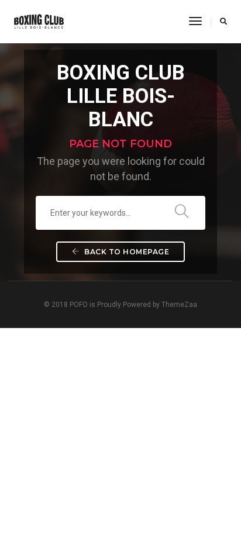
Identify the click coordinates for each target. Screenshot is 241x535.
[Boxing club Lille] (39, 21)
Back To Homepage (126, 251)
